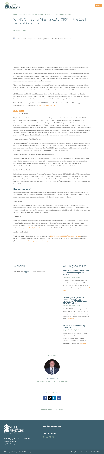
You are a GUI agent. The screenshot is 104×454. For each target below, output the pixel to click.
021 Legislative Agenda (47, 105)
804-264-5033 (12, 441)
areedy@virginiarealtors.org (35, 228)
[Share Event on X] (50, 398)
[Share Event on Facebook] (45, 398)
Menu (98, 6)
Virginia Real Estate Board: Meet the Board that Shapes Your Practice (76, 273)
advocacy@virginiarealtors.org (37, 241)
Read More (71, 318)
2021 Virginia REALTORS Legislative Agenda (65, 236)
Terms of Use (85, 452)
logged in (26, 272)
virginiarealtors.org (9, 444)
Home (15, 14)
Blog (20, 14)
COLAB (98, 452)
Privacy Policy (75, 452)
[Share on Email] (59, 398)
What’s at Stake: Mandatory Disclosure (74, 326)
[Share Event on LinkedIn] (54, 398)
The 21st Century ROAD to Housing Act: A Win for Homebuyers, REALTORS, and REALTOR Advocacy (75, 300)
